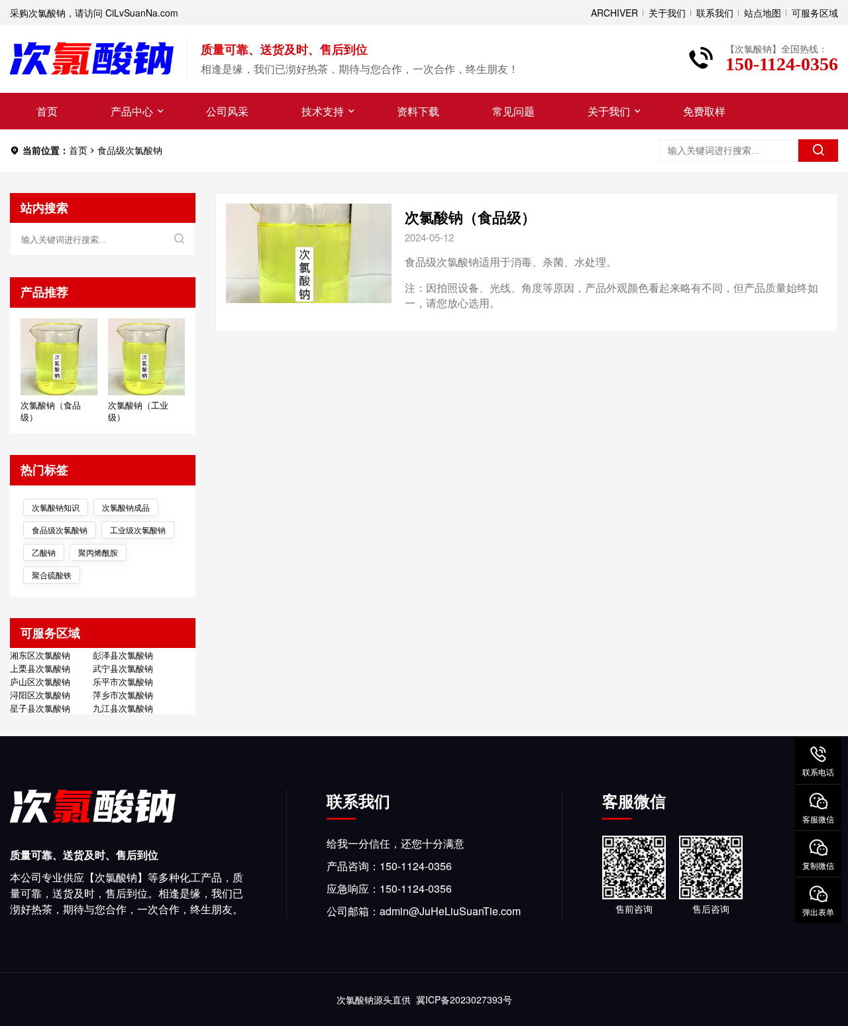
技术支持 (322, 111)
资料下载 (418, 111)
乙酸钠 (44, 552)
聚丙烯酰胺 (98, 552)
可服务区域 (815, 12)
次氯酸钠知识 (56, 507)
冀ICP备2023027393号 (464, 999)
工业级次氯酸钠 (138, 529)
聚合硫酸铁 (52, 574)
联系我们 (714, 12)
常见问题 (513, 111)
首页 (47, 111)
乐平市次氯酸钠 (123, 682)
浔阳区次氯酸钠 (40, 695)
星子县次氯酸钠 (40, 708)
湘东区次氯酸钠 (40, 655)
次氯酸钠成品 (126, 507)
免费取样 (704, 111)
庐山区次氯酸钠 (40, 682)
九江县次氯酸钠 (123, 708)
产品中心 (132, 111)
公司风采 (227, 111)
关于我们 (667, 12)
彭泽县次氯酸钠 (123, 655)
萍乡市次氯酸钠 (123, 695)
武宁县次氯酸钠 (123, 668)
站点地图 (762, 12)
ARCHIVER (614, 12)
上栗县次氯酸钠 (40, 668)
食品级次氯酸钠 (59, 529)
